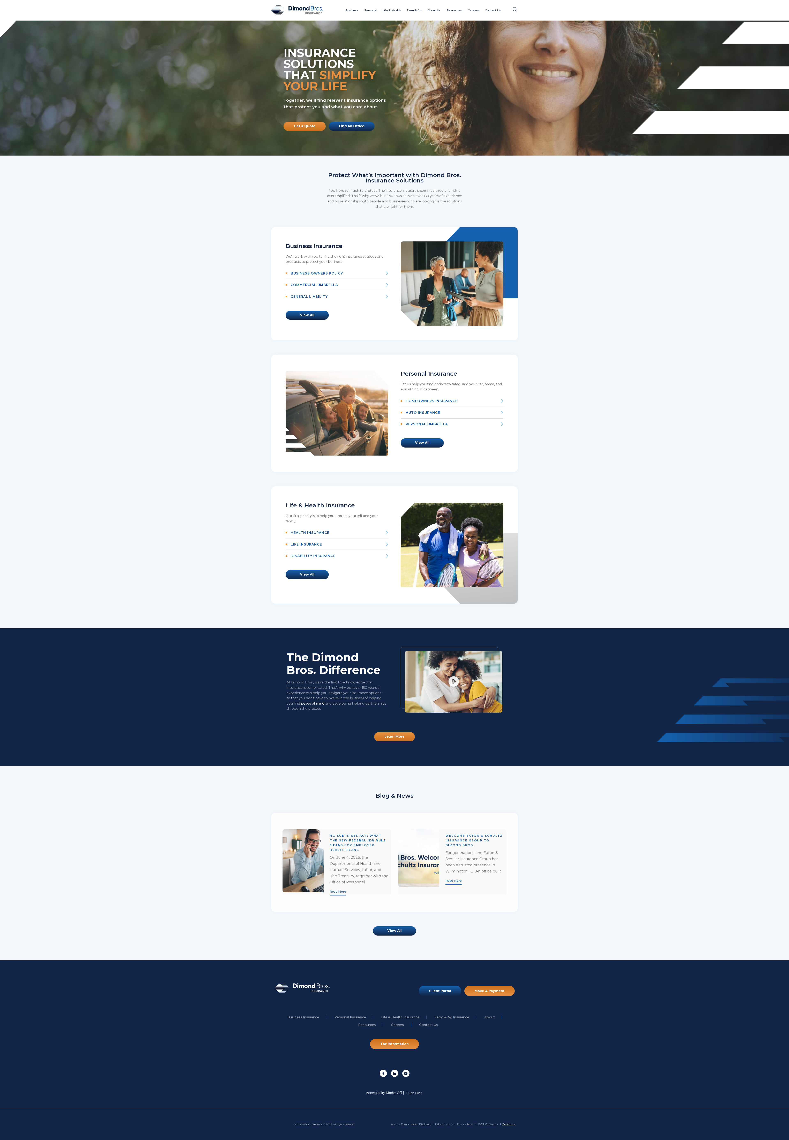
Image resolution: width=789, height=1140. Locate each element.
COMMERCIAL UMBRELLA (314, 285)
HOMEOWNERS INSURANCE (432, 401)
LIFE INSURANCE (306, 544)
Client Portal (440, 991)
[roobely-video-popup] (453, 682)
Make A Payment (489, 991)
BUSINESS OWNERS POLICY (317, 273)
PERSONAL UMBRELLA (427, 424)
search (515, 9)
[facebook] (383, 1073)
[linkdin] (394, 1073)
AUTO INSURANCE (423, 413)
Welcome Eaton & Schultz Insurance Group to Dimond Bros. (474, 840)
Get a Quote (304, 126)
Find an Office (351, 126)
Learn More (394, 736)
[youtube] (405, 1073)
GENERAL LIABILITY (309, 297)
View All (307, 315)
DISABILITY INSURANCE (313, 556)
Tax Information (394, 1044)
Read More (338, 891)
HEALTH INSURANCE (310, 533)
